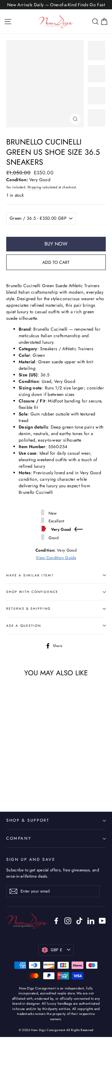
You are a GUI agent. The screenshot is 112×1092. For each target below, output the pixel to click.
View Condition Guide (56, 558)
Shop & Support (27, 820)
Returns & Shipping (28, 608)
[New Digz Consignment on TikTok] (79, 920)
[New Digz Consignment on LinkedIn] (90, 920)
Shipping (34, 187)
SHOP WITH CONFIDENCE (32, 592)
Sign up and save (30, 859)
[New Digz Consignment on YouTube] (102, 920)
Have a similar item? (30, 575)
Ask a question (23, 625)
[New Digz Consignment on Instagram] (67, 920)
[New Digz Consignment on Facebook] (56, 920)
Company (18, 838)
